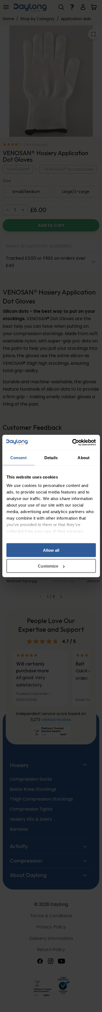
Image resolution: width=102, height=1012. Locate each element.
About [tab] (83, 457)
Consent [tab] (18, 457)
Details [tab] (51, 457)
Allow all (51, 550)
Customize (48, 566)
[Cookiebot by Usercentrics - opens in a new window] (73, 442)
